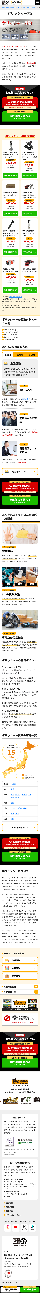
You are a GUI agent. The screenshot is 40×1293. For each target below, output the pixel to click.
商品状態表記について (15, 297)
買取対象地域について (20, 827)
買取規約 (9, 1211)
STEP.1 (24, 386)
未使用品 (11, 200)
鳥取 (17, 813)
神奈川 (24, 794)
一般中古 (29, 162)
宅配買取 (16, 976)
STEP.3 (24, 444)
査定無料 (20, 88)
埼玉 (12, 797)
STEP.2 (24, 414)
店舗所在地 (10, 1207)
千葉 (29, 794)
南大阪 (19, 808)
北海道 (13, 784)
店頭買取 (16, 968)
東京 (12, 794)
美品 (29, 238)
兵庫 (25, 808)
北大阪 (13, 808)
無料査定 (25, 399)
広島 (12, 813)
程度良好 (11, 160)
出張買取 (16, 960)
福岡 (12, 819)
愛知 (12, 803)
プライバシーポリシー (14, 1215)
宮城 (12, 789)
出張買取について (20, 471)
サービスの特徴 (9, 547)
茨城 (17, 797)
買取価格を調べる (10, 175)
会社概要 (9, 1203)
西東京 (17, 794)
